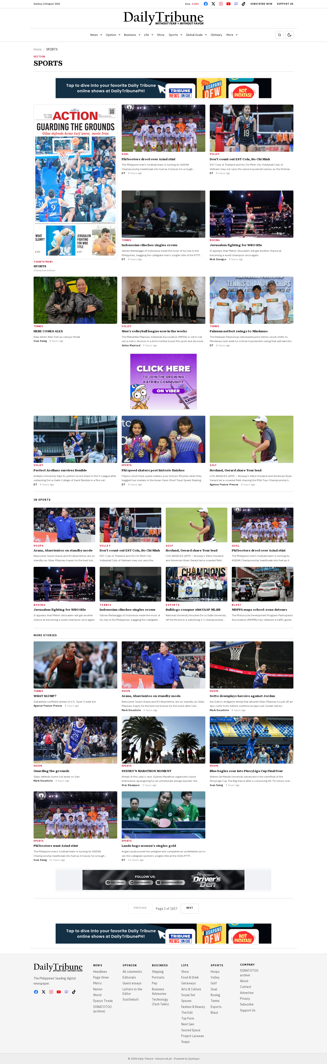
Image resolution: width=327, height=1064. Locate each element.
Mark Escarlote (131, 710)
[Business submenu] (139, 35)
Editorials (129, 977)
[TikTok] (243, 3)
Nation (97, 989)
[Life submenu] (152, 35)
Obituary (216, 35)
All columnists (132, 972)
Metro (97, 983)
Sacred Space (190, 1030)
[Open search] (280, 35)
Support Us (285, 3)
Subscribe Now (261, 3)
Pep (154, 983)
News (94, 35)
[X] (213, 3)
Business (130, 35)
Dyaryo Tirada (103, 1001)
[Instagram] (220, 3)
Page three (101, 977)
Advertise (247, 993)
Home (38, 49)
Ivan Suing (40, 341)
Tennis (215, 1001)
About (244, 981)
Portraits (158, 977)
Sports (173, 35)
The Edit (187, 1013)
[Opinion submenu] (119, 35)
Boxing (215, 995)
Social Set (188, 995)
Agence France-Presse (224, 484)
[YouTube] (228, 3)
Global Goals (194, 35)
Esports (216, 1007)
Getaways (188, 983)
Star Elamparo (131, 785)
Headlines (100, 972)
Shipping (158, 972)
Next (189, 907)
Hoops (215, 972)
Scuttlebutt (131, 999)
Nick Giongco (218, 259)
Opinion (111, 35)
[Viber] (236, 3)
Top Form (187, 1018)
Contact (245, 987)
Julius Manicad (131, 345)
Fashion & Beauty (193, 1007)
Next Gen (187, 1024)
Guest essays (132, 983)
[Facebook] (205, 3)
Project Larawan (192, 1036)
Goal (214, 989)
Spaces (186, 1001)
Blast (214, 1013)
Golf (214, 983)
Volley (215, 977)
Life (146, 35)
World (97, 995)
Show (160, 35)
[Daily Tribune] (163, 18)
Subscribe (247, 1004)
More (229, 35)
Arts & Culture (191, 989)
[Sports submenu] (181, 35)
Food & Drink (190, 977)
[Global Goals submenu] (206, 35)
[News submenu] (101, 35)
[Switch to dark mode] (289, 35)
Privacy (245, 999)
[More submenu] (236, 35)
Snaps (185, 1042)
